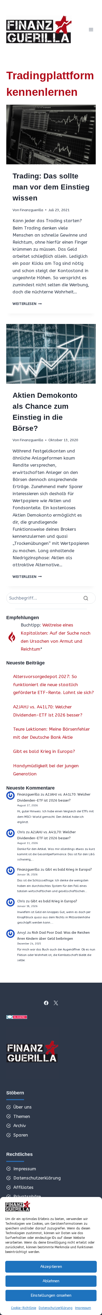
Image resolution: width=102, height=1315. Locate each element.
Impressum (83, 1308)
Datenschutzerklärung (55, 1308)
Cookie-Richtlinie (23, 1308)
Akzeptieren (51, 1266)
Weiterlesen (27, 303)
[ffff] (32, 1053)
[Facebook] (46, 1002)
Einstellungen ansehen (51, 1295)
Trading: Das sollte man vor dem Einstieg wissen (51, 187)
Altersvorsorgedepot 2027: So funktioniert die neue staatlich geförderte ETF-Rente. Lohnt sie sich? (53, 684)
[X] (55, 1002)
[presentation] (51, 134)
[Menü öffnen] (91, 29)
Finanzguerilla (31, 210)
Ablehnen (51, 1281)
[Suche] (85, 598)
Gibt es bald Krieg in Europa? (44, 751)
